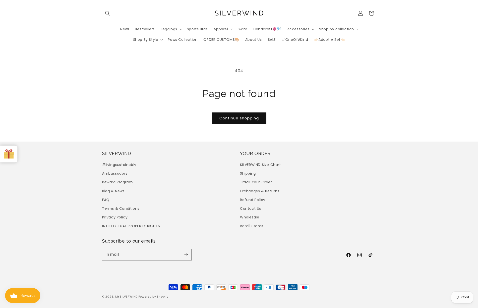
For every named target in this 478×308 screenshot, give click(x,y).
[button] (107, 13)
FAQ (106, 199)
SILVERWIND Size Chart (260, 164)
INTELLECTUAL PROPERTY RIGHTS (131, 225)
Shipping (248, 173)
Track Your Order (256, 182)
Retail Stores (251, 225)
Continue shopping (239, 118)
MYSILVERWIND (126, 297)
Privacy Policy (114, 217)
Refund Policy (252, 199)
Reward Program (117, 182)
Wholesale (249, 217)
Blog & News (113, 191)
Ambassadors (114, 173)
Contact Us (250, 208)
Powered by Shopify (153, 297)
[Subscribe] (185, 254)
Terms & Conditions (120, 208)
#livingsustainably (119, 164)
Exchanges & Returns (259, 191)
